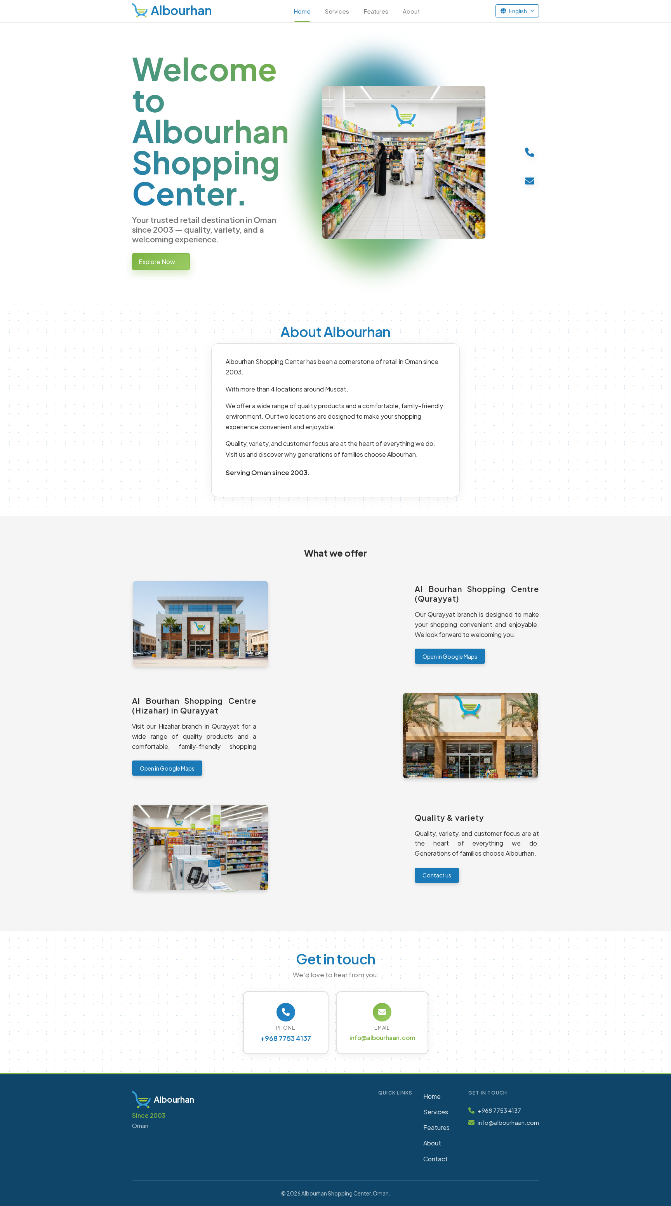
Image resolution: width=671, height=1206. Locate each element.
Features (376, 11)
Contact (435, 1159)
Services (337, 11)
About (411, 11)
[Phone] (529, 151)
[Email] (529, 180)
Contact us (436, 875)
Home (302, 11)
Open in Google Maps (449, 656)
